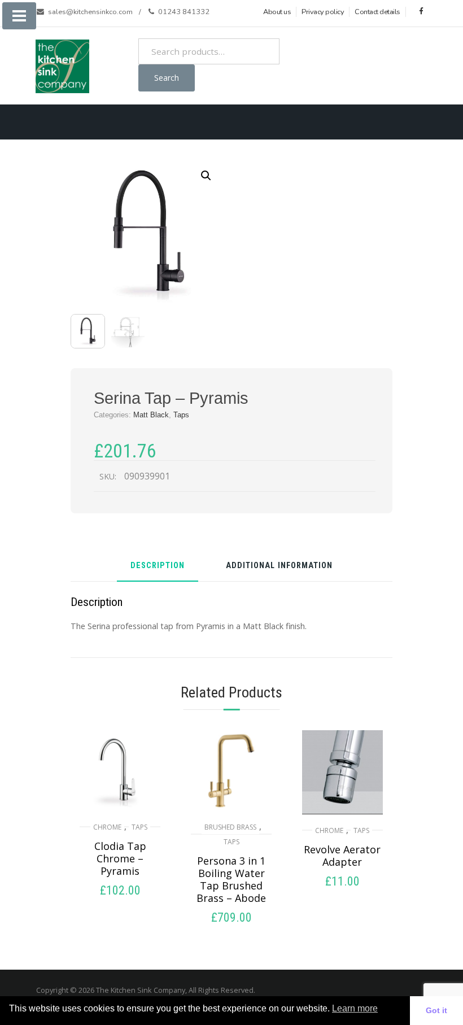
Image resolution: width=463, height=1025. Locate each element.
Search (166, 77)
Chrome (107, 827)
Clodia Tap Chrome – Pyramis (120, 858)
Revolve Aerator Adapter (342, 855)
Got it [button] (436, 1010)
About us (277, 12)
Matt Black (151, 415)
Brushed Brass (230, 827)
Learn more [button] (355, 1008)
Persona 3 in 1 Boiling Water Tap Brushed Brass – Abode (231, 879)
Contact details (377, 12)
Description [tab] (157, 566)
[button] (206, 175)
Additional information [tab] (279, 566)
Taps (181, 415)
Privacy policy (323, 12)
